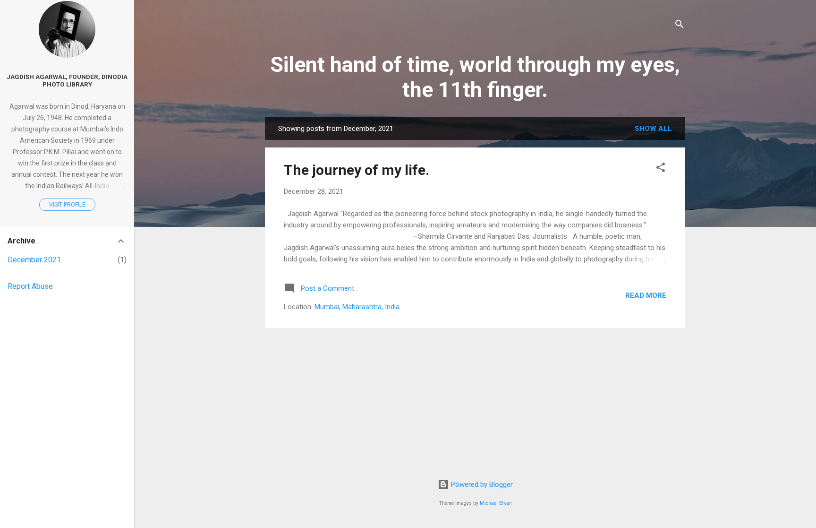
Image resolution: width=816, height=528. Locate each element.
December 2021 (34, 259)
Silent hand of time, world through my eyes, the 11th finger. (475, 77)
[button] (660, 169)
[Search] (679, 25)
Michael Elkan (496, 503)
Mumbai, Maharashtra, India (357, 307)
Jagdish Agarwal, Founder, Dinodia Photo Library (67, 80)
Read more (645, 295)
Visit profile (67, 204)
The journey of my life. (356, 170)
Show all (653, 128)
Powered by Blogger (481, 484)
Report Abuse (30, 286)
